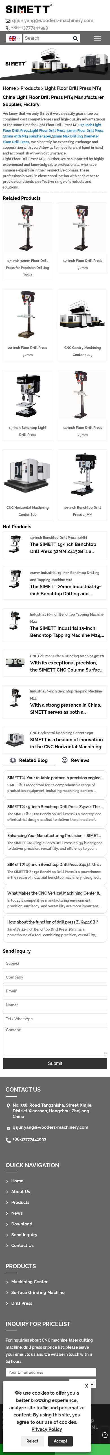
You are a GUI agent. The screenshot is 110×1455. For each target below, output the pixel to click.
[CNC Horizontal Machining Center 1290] (15, 747)
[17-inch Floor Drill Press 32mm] (82, 250)
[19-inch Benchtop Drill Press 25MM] (82, 497)
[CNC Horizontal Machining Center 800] (27, 497)
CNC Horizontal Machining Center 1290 (61, 733)
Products (30, 88)
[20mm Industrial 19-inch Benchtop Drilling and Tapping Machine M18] (15, 587)
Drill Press (21, 1303)
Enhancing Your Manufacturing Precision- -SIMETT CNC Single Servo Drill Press (55, 835)
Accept (60, 1441)
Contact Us (22, 1245)
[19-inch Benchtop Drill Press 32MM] (15, 552)
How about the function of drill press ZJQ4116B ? (52, 922)
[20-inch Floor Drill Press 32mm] (27, 337)
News (17, 1213)
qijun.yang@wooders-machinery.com (52, 20)
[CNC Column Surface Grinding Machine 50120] (15, 670)
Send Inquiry (24, 1234)
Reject (32, 1441)
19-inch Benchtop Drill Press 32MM (58, 538)
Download (21, 1224)
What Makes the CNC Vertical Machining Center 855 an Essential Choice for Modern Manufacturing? (55, 893)
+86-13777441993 (29, 27)
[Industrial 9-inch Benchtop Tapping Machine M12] (15, 706)
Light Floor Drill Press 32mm (53, 131)
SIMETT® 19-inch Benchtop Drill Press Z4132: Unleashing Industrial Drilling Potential (55, 864)
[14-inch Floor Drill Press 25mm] (82, 417)
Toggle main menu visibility (98, 38)
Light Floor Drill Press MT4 (73, 88)
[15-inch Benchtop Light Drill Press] (27, 417)
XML (93, 1427)
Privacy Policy (47, 1429)
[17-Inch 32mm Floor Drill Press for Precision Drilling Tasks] (27, 250)
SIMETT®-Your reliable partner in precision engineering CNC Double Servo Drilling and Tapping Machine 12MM (55, 778)
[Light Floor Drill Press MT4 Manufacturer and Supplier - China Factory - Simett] (29, 8)
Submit (55, 1063)
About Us (20, 1191)
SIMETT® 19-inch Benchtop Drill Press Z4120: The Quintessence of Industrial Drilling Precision (55, 806)
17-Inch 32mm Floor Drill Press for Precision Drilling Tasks (27, 268)
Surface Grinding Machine (38, 1292)
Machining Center (29, 1281)
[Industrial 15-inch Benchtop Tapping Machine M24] (15, 629)
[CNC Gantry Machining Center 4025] (82, 337)
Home (9, 88)
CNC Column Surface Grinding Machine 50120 (67, 656)
